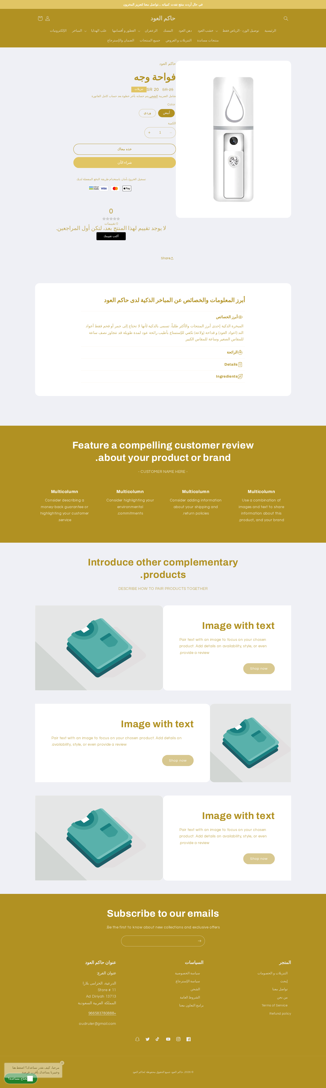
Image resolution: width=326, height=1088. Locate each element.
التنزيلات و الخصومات (272, 973)
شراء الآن (125, 162)
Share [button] (165, 258)
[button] (286, 18)
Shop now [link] (259, 669)
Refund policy (280, 1013)
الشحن (153, 96)
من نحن (282, 997)
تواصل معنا (280, 989)
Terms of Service (275, 1005)
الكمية (172, 123)
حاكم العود (177, 1072)
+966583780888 (102, 1013)
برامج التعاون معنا (191, 1005)
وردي (147, 113)
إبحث (284, 981)
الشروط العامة (190, 997)
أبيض (166, 113)
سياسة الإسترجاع (188, 981)
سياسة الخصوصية (187, 973)
